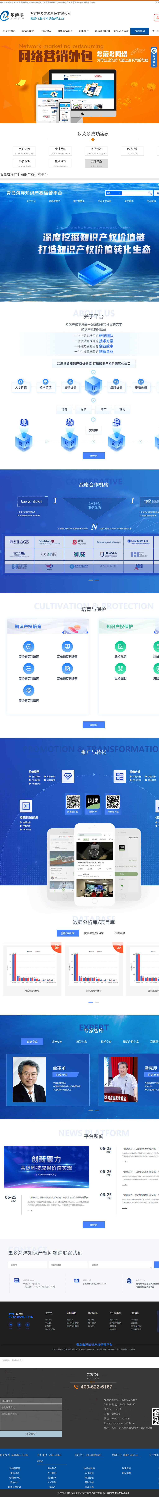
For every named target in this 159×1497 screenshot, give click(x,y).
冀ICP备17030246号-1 (118, 1493)
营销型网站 (28, 31)
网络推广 (84, 31)
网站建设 (47, 31)
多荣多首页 (9, 31)
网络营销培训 (102, 31)
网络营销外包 (65, 31)
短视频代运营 (121, 31)
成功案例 (140, 31)
